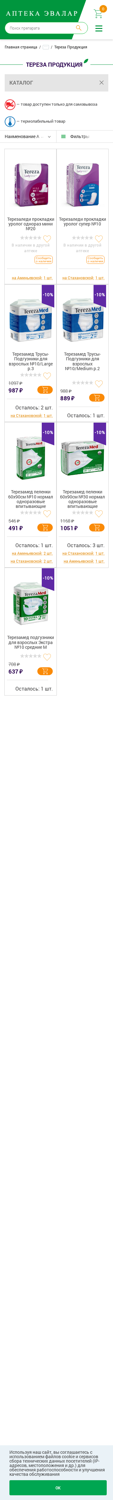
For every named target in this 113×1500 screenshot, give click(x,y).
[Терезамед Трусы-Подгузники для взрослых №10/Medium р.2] (82, 317)
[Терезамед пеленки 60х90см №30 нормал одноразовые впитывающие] (82, 455)
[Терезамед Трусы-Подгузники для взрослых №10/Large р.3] (30, 317)
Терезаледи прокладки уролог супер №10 (82, 222)
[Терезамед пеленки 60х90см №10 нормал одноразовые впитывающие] (30, 455)
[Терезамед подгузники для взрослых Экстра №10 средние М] (30, 601)
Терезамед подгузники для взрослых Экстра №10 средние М (30, 642)
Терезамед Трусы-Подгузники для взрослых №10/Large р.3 (31, 361)
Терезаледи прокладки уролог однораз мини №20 (30, 224)
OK (58, 1487)
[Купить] (45, 390)
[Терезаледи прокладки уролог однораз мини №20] (30, 182)
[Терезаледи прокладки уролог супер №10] (82, 182)
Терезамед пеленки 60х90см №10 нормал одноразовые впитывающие (30, 499)
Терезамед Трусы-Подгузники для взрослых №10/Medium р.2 (82, 361)
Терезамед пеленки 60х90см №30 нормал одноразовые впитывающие (82, 499)
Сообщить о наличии (43, 259)
